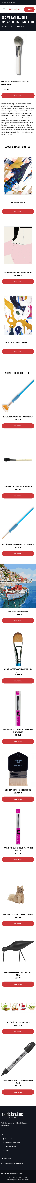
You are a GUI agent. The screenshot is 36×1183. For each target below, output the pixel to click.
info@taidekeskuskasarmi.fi (9, 3)
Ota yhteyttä (17, 1177)
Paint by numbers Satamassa (18, 611)
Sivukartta (25, 1180)
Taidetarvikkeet (9, 27)
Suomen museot (10, 1147)
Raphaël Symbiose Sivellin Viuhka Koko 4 (18, 417)
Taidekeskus (9, 1139)
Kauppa (29, 9)
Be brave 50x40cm (18, 202)
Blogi (6, 1150)
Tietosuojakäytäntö (14, 1180)
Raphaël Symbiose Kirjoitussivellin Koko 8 (18, 544)
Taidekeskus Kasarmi (12, 1143)
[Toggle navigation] (3, 9)
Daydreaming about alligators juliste (18, 272)
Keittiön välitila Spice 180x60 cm (18, 1022)
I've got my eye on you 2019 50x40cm (18, 342)
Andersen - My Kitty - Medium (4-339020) (18, 914)
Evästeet (26, 1177)
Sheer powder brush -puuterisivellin (18, 486)
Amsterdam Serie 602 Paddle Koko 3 (18, 790)
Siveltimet (21, 27)
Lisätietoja (18, 95)
